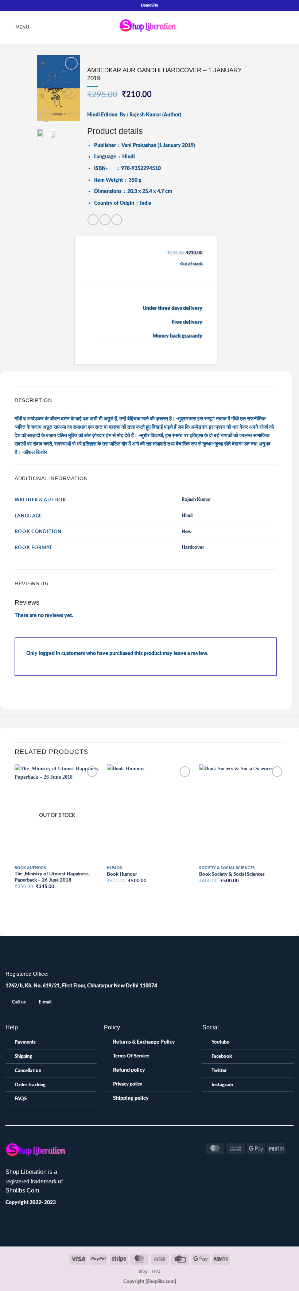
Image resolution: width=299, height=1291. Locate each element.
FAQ (156, 1271)
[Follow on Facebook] (125, 1146)
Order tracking (30, 1085)
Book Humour (122, 874)
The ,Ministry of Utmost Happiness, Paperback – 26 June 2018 (52, 877)
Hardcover (193, 547)
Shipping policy (131, 1098)
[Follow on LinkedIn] (149, 1146)
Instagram (222, 1085)
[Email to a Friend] (105, 219)
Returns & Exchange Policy (144, 1042)
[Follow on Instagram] (133, 1146)
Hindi (187, 515)
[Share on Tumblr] (116, 219)
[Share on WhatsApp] (93, 219)
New (187, 531)
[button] (17, 27)
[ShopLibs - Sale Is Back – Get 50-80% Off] (149, 27)
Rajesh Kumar (196, 499)
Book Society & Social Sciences (232, 874)
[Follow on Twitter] (141, 1146)
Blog (143, 1271)
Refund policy (129, 1070)
